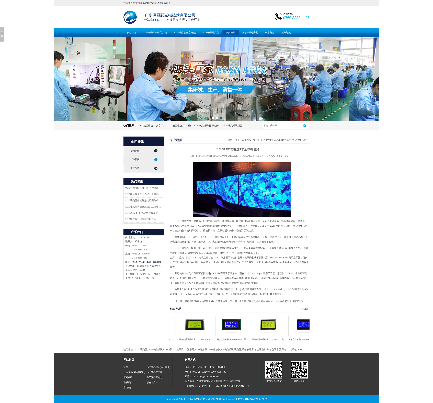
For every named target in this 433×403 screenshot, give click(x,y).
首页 (249, 140)
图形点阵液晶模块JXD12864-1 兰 (221, 339)
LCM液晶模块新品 (232, 125)
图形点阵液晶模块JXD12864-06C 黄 (258, 339)
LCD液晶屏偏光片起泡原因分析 (141, 200)
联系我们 (269, 32)
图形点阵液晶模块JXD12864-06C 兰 (295, 339)
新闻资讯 (230, 32)
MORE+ (305, 309)
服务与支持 (286, 32)
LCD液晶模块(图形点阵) (207, 125)
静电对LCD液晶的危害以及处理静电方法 (206, 301)
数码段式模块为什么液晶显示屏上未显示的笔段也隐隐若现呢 (271, 301)
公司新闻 (135, 150)
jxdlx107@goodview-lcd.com (146, 262)
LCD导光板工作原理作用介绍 (140, 219)
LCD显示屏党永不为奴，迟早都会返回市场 (143, 194)
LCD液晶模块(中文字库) (155, 32)
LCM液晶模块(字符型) (185, 32)
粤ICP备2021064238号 (256, 399)
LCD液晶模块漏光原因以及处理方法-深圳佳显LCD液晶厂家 (143, 206)
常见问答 (135, 168)
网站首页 (131, 32)
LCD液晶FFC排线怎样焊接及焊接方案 (143, 213)
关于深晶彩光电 (250, 32)
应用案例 (127, 387)
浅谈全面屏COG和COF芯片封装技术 (143, 188)
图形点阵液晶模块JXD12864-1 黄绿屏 (185, 340)
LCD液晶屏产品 (211, 32)
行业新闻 (135, 159)
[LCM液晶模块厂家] (216, 79)
